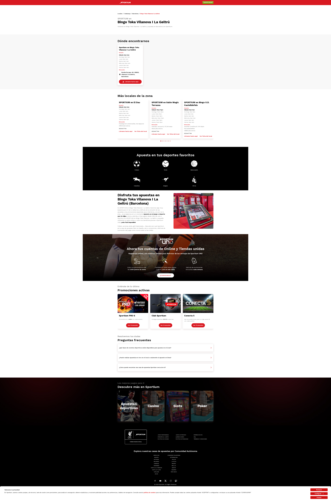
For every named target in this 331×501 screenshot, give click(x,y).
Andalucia (156, 455)
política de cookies (150, 492)
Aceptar (319, 497)
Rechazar (319, 489)
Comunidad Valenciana (173, 455)
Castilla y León (156, 469)
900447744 (122, 128)
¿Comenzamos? (165, 275)
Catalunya (127, 13)
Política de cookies (163, 439)
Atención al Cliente (163, 437)
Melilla (174, 465)
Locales (120, 13)
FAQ (195, 437)
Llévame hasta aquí (125, 131)
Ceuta (156, 474)
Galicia (174, 459)
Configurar (318, 493)
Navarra (174, 469)
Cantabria (156, 465)
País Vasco (174, 471)
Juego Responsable (163, 434)
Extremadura (174, 457)
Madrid (174, 463)
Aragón (156, 457)
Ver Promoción (133, 325)
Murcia (174, 467)
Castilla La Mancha (156, 467)
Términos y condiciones (200, 439)
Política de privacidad (182, 439)
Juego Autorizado (181, 434)
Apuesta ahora (208, 2)
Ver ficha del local (140, 131)
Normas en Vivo (198, 434)
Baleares (156, 461)
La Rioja (174, 461)
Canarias (156, 463)
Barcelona (135, 13)
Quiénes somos (180, 437)
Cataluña (156, 471)
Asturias (156, 459)
